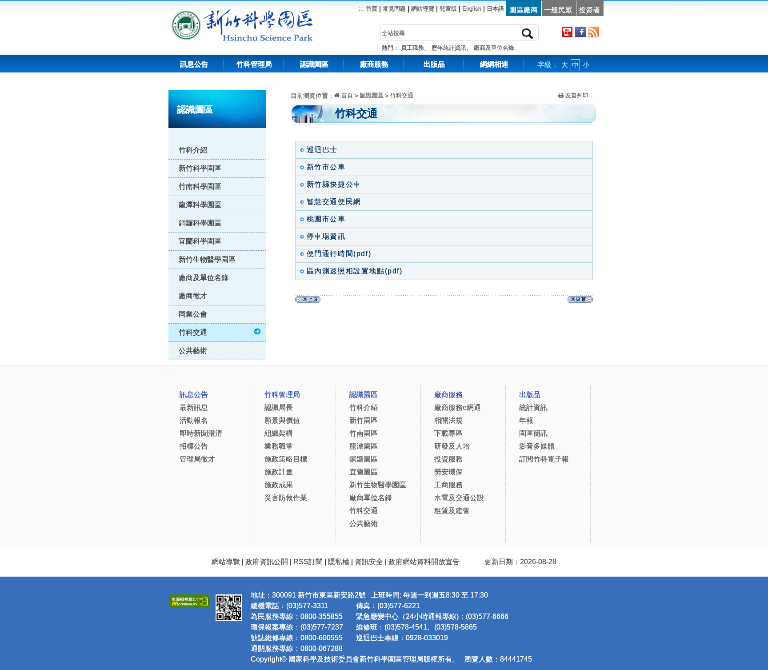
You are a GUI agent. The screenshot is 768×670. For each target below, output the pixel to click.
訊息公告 (194, 64)
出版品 (434, 64)
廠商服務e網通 (457, 407)
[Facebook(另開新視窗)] (580, 32)
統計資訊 (533, 407)
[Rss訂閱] (593, 32)
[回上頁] (307, 301)
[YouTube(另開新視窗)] (567, 32)
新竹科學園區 (200, 168)
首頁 (370, 8)
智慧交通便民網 (332, 201)
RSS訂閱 (308, 562)
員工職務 (412, 47)
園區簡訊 (533, 433)
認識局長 (278, 407)
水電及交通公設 (459, 497)
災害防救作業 (285, 497)
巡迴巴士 (321, 149)
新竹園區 (363, 420)
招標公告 (194, 446)
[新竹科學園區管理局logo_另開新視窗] (186, 13)
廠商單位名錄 (370, 497)
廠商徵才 (193, 296)
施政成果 (278, 485)
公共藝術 (193, 350)
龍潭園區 (363, 446)
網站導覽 (422, 8)
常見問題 (394, 8)
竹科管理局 (254, 64)
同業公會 (193, 314)
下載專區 (448, 433)
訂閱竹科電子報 (544, 459)
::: (273, 84)
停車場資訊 (325, 236)
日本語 (495, 8)
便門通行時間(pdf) (337, 253)
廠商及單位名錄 (494, 47)
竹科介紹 (193, 150)
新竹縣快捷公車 (332, 184)
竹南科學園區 (200, 186)
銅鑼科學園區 (200, 223)
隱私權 (338, 562)
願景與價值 (282, 420)
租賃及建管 (452, 510)
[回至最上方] (580, 301)
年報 (526, 420)
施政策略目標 (285, 459)
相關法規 (448, 420)
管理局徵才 (197, 459)
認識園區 (314, 64)
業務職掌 (278, 446)
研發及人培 (452, 446)
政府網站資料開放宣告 (424, 562)
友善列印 (576, 95)
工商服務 (448, 485)
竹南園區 (363, 433)
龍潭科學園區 (200, 205)
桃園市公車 (325, 219)
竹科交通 (193, 332)
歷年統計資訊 (449, 47)
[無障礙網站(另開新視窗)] (189, 600)
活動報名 (194, 420)
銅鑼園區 (363, 459)
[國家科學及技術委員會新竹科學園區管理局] (262, 13)
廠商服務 (374, 64)
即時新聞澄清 (201, 433)
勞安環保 (448, 472)
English (471, 8)
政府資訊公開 (266, 562)
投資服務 (448, 459)
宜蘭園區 (363, 472)
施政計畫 (278, 472)
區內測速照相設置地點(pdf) (353, 271)
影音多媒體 (537, 446)
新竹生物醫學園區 (207, 259)
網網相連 (494, 64)
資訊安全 (369, 562)
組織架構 (278, 433)
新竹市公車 (325, 167)
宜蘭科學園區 (200, 241)
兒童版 (448, 8)
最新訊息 (194, 407)
